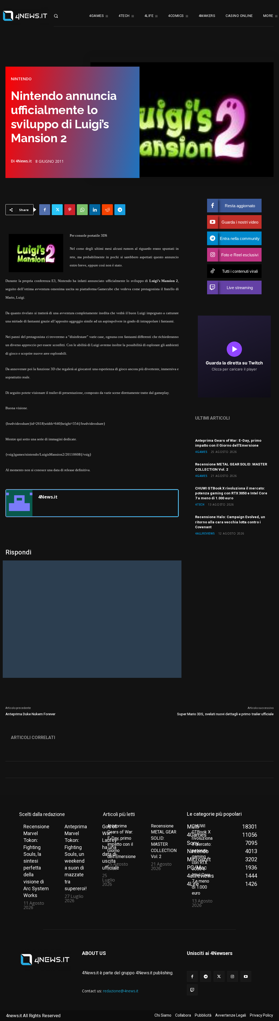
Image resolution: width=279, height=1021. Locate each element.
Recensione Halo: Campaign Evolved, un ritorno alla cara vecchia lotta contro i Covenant (230, 521)
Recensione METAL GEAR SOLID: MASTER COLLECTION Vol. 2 (231, 467)
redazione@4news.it (120, 990)
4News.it (24, 161)
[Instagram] (232, 976)
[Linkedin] (94, 209)
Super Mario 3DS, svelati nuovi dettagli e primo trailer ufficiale (225, 714)
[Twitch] (192, 989)
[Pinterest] (69, 209)
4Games (201, 451)
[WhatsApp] (82, 209)
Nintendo (21, 79)
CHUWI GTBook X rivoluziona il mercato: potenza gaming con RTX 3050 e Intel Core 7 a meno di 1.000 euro (231, 493)
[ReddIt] (107, 209)
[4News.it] (19, 503)
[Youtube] (246, 976)
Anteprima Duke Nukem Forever (30, 714)
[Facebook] (44, 209)
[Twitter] (57, 209)
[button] (61, 15)
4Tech (200, 504)
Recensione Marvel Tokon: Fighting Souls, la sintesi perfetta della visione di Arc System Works (36, 861)
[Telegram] (119, 209)
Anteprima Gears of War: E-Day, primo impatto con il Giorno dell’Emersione (228, 443)
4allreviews (205, 533)
